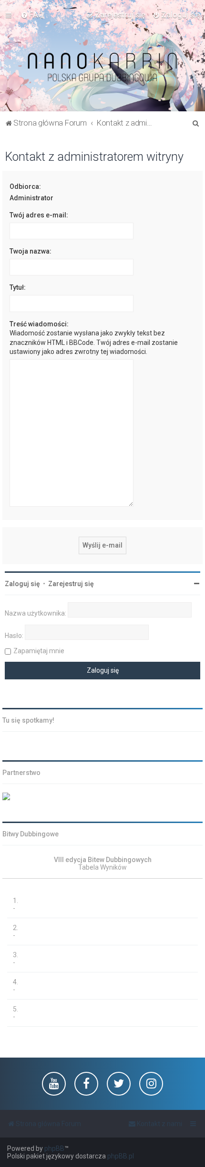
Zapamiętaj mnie (38, 651)
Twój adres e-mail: (39, 215)
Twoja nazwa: (30, 251)
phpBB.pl (120, 1156)
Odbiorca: (25, 186)
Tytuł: (18, 287)
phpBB (54, 1148)
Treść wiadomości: (39, 324)
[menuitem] (32, 14)
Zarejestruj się (71, 584)
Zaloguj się (22, 584)
